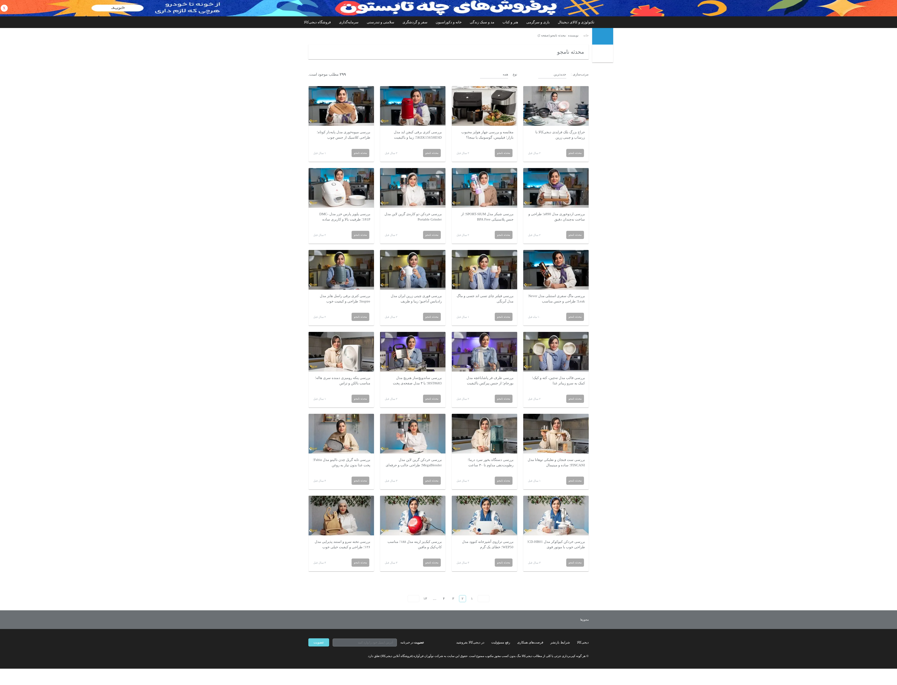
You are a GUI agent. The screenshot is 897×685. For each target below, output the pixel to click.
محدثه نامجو (575, 152)
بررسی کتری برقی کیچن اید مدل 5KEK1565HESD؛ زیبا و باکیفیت (418, 134)
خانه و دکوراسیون (449, 22)
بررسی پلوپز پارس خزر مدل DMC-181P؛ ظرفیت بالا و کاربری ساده (344, 216)
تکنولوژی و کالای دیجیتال (576, 22)
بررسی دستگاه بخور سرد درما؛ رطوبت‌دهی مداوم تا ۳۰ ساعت (490, 462)
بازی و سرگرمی (538, 22)
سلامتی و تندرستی (380, 22)
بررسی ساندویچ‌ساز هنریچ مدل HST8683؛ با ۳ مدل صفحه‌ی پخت (417, 380)
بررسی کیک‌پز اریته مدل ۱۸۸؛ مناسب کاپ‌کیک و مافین (415, 544)
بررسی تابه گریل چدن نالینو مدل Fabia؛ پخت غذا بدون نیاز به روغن (341, 462)
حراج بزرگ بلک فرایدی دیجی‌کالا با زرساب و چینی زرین (560, 134)
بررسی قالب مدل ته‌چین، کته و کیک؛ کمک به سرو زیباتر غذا (558, 380)
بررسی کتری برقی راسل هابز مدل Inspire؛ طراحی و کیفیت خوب (345, 298)
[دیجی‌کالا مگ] (602, 36)
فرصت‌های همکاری (530, 642)
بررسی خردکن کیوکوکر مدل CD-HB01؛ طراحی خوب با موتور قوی (556, 544)
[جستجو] (603, 54)
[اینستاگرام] (318, 655)
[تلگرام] (310, 655)
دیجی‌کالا (583, 642)
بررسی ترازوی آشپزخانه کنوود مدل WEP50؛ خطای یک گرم (487, 544)
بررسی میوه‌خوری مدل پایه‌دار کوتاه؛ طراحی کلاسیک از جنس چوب (343, 134)
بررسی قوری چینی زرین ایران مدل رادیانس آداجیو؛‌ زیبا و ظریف (416, 298)
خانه (586, 35)
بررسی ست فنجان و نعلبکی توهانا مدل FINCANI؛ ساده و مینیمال (556, 462)
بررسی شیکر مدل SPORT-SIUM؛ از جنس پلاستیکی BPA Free (487, 216)
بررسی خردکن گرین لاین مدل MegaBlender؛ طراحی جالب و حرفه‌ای (414, 462)
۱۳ (425, 599)
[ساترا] (567, 619)
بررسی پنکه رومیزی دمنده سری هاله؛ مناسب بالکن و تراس (342, 380)
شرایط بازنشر (560, 642)
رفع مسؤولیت (500, 642)
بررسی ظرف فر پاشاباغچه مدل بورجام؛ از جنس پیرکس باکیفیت (489, 380)
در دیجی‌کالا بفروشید (470, 642)
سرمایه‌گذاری (349, 22)
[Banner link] (448, 8)
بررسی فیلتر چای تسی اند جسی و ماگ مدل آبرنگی (485, 298)
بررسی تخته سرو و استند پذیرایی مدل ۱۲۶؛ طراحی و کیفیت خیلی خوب (342, 544)
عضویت (318, 642)
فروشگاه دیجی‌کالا (317, 22)
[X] (327, 655)
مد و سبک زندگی (482, 22)
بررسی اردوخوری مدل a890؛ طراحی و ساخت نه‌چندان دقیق (556, 216)
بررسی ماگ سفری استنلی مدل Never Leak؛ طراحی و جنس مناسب (556, 298)
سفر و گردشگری (414, 22)
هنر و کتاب (510, 22)
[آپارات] (335, 655)
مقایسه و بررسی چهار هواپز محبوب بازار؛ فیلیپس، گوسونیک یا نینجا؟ (487, 134)
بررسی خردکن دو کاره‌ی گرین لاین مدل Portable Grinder (413, 216)
